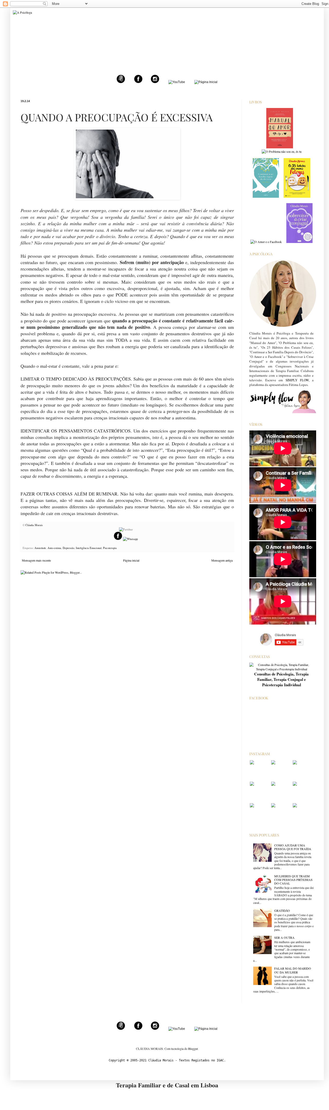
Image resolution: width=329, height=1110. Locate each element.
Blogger (193, 1048)
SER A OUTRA (284, 937)
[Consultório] (121, 82)
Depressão (68, 548)
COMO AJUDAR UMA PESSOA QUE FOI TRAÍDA (292, 847)
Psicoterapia (110, 548)
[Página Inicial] (205, 82)
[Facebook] (138, 82)
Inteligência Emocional (89, 548)
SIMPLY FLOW (297, 380)
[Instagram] (155, 82)
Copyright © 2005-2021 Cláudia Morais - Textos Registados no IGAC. (167, 1060)
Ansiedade (40, 548)
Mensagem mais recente (36, 560)
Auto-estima (54, 548)
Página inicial (131, 560)
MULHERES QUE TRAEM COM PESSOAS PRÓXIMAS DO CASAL (293, 880)
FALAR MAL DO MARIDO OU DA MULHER (292, 970)
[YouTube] (176, 82)
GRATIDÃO (282, 910)
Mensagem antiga (222, 560)
